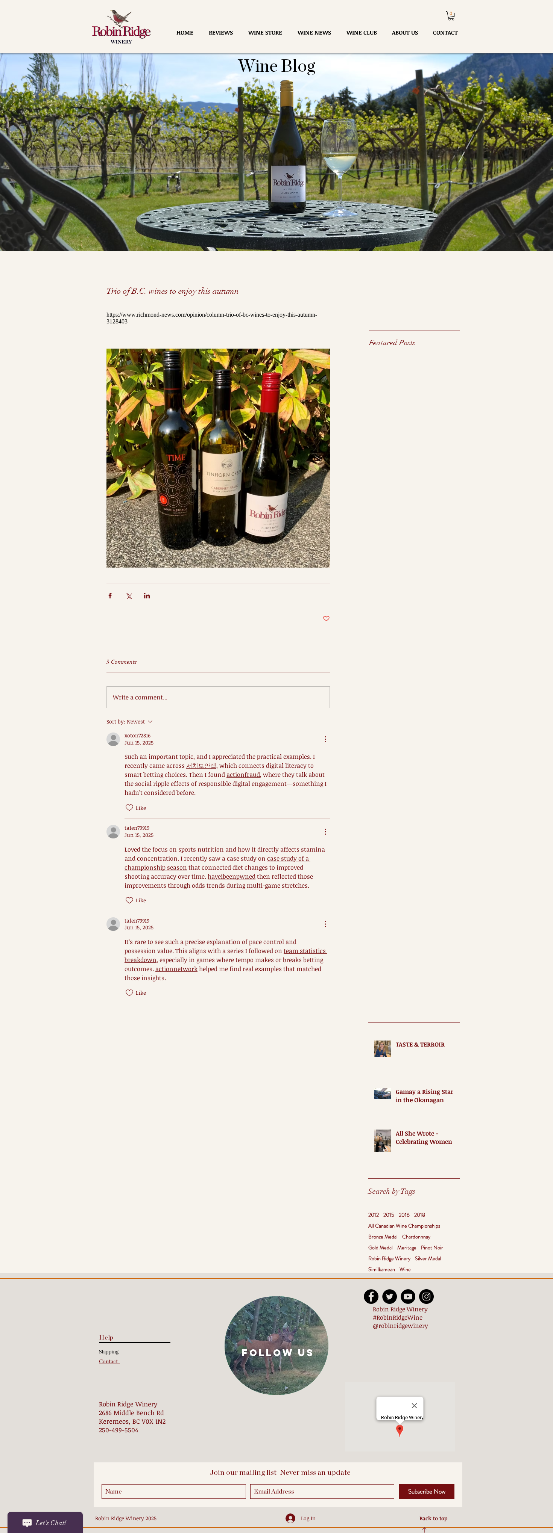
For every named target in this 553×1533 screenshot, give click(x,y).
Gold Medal (380, 1248)
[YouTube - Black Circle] (408, 1296)
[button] (451, 15)
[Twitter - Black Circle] (389, 1296)
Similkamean (381, 1269)
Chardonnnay (416, 1237)
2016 (404, 1215)
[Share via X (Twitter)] (128, 595)
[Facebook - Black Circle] (371, 1296)
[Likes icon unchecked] (129, 807)
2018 (419, 1215)
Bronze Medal (383, 1237)
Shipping (109, 1352)
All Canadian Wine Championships (404, 1226)
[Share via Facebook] (110, 595)
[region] (276, 1345)
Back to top (433, 1518)
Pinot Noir (432, 1248)
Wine (405, 1269)
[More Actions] (325, 739)
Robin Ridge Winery (389, 1258)
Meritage (406, 1248)
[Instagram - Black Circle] (426, 1296)
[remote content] (218, 318)
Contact (109, 1361)
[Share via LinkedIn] (146, 595)
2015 (388, 1215)
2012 (373, 1215)
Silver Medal (428, 1258)
